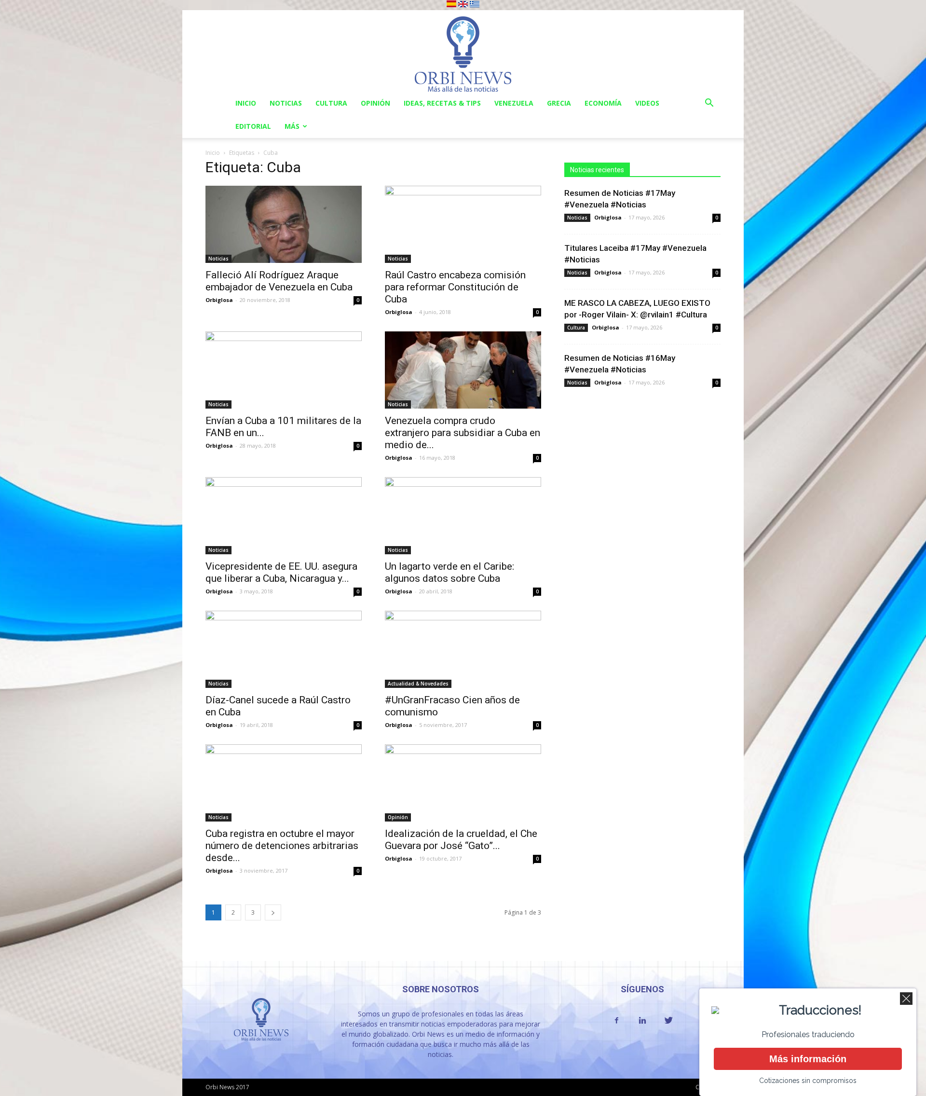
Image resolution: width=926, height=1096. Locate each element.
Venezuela (513, 103)
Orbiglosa (219, 299)
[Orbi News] (463, 51)
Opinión (375, 103)
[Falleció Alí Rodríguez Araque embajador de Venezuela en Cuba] (283, 224)
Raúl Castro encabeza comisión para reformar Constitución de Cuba (455, 287)
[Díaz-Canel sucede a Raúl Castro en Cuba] (283, 649)
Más (292, 126)
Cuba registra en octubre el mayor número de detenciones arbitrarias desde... (281, 845)
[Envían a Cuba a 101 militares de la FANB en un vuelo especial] (283, 370)
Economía (603, 103)
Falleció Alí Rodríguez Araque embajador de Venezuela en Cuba (279, 281)
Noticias (286, 103)
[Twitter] (668, 1020)
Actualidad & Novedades (418, 683)
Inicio (245, 103)
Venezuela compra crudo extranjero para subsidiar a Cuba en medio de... (462, 433)
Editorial (253, 126)
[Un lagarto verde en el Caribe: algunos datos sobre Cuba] (463, 515)
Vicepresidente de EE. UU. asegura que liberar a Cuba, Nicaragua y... (281, 572)
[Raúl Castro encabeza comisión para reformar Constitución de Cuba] (463, 224)
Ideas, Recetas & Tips (442, 103)
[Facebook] (616, 1020)
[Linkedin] (642, 1020)
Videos (647, 103)
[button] (709, 104)
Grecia (559, 103)
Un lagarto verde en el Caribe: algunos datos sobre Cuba (449, 572)
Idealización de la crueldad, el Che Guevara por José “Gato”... (461, 839)
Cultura (331, 103)
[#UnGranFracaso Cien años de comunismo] (463, 649)
